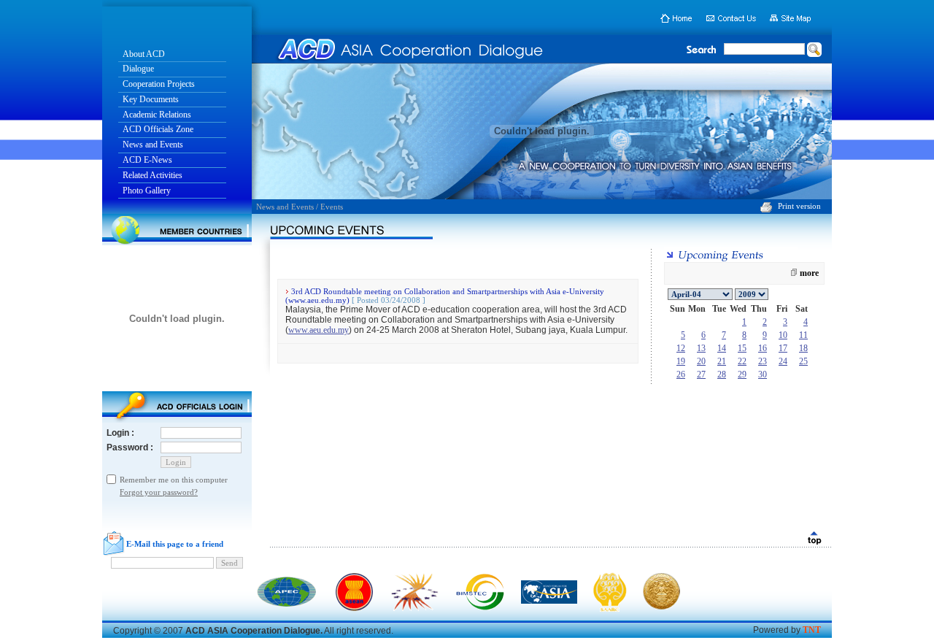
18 (803, 348)
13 (701, 348)
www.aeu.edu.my (318, 330)
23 (762, 361)
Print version (799, 205)
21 (721, 361)
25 (803, 361)
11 (803, 335)
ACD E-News (147, 160)
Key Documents (151, 99)
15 (742, 348)
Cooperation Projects (159, 84)
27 (701, 374)
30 (762, 374)
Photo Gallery (147, 190)
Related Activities (152, 175)
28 (721, 374)
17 (783, 348)
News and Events (153, 144)
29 (742, 374)
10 (783, 335)
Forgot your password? (159, 492)
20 (701, 361)
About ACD (144, 54)
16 (762, 348)
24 (783, 361)
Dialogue (138, 69)
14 (721, 348)
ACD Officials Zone (158, 129)
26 (680, 374)
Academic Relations (157, 114)
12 (680, 348)
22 (742, 361)
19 (680, 361)
